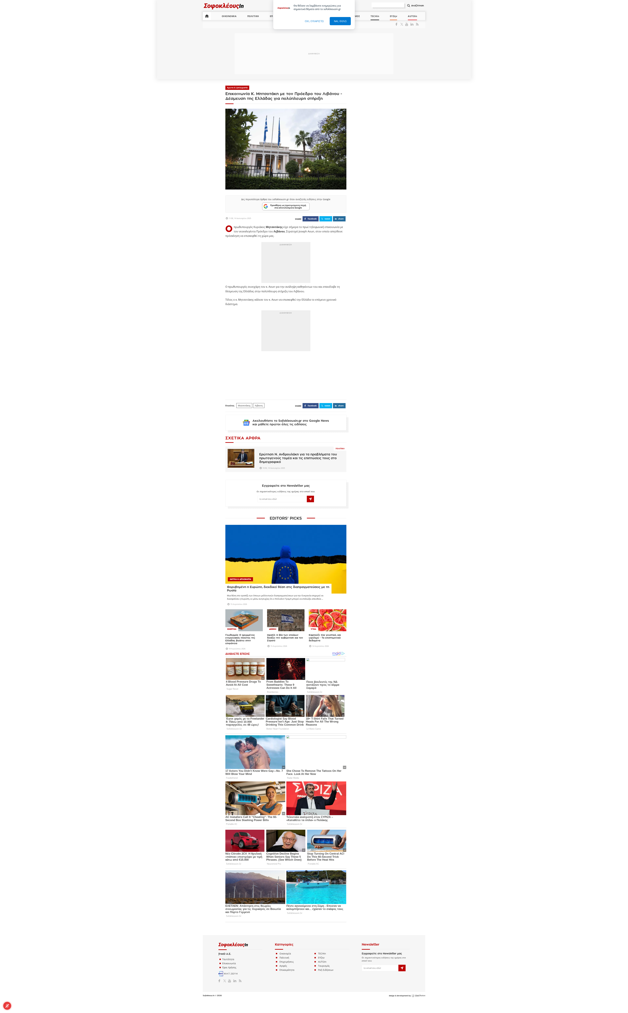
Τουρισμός (324, 965)
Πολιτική (340, 449)
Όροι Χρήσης (229, 967)
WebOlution (418, 995)
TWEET (327, 218)
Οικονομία (285, 953)
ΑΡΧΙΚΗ (207, 16)
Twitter (402, 24)
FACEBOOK (312, 218)
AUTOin (412, 16)
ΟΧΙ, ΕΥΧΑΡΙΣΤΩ (314, 21)
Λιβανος (259, 405)
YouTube (407, 24)
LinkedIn (412, 24)
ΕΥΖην (393, 16)
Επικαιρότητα (286, 969)
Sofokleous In (224, 5)
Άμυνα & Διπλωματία (237, 88)
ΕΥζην (321, 957)
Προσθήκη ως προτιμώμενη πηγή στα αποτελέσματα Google (288, 206)
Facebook (398, 24)
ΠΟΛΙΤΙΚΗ (253, 16)
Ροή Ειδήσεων (325, 969)
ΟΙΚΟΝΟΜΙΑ (229, 16)
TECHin (375, 16)
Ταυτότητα (228, 959)
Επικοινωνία (229, 963)
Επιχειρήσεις (286, 961)
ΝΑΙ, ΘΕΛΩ (340, 21)
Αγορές (283, 965)
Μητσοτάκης (244, 405)
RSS (417, 24)
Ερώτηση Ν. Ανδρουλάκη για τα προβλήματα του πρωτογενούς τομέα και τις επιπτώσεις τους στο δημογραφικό (298, 458)
